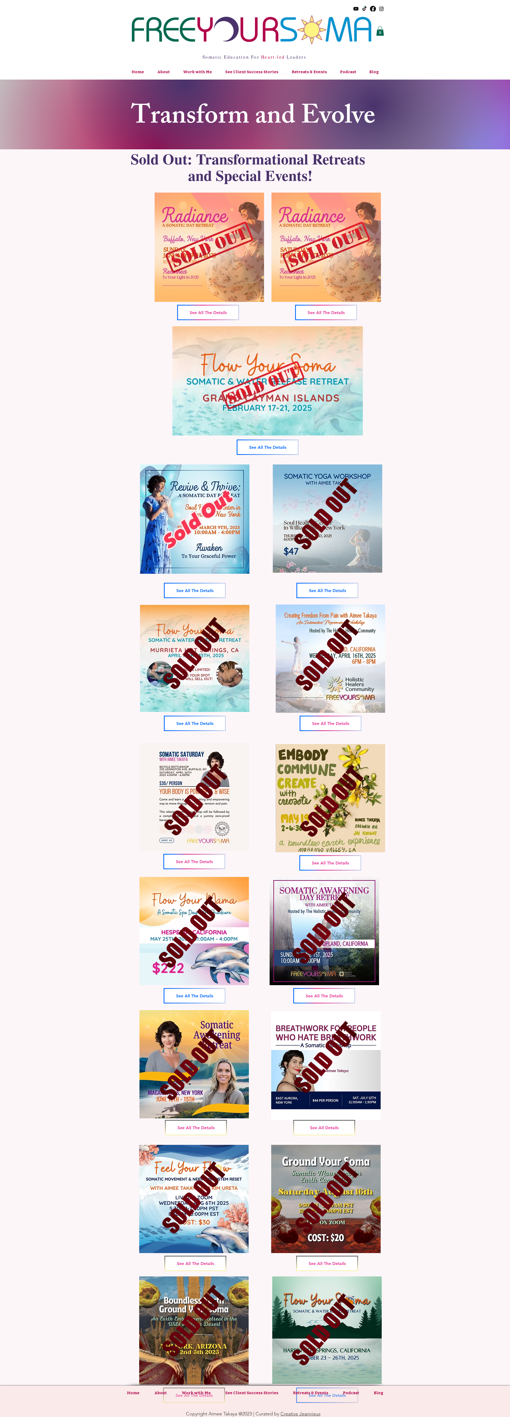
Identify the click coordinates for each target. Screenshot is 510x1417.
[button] (380, 31)
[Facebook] (373, 9)
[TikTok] (364, 9)
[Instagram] (381, 9)
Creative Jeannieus (300, 1414)
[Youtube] (356, 9)
